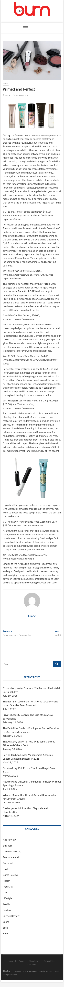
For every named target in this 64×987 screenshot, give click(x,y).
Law (5, 892)
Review (7, 910)
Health (6, 880)
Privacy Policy (49, 961)
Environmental (11, 857)
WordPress (43, 971)
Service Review (11, 915)
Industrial (8, 886)
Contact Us (32, 964)
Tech (5, 933)
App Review (9, 839)
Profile (6, 904)
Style (6, 83)
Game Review (10, 874)
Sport (6, 921)
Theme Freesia (31, 971)
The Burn (7, 971)
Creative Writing (12, 851)
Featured (7, 863)
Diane (7, 95)
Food (5, 869)
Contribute (33, 961)
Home (10, 961)
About (21, 961)
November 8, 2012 (23, 95)
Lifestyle (7, 898)
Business (7, 845)
